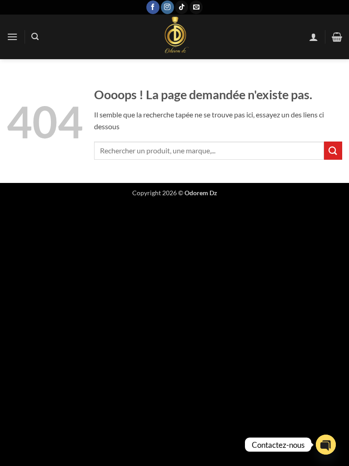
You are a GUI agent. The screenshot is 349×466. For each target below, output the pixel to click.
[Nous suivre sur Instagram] (167, 7)
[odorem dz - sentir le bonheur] (174, 37)
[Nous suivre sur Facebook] (153, 7)
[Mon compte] (313, 37)
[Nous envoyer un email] (196, 7)
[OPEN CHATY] (326, 445)
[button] (12, 36)
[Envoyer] (333, 150)
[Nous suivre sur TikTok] (181, 7)
